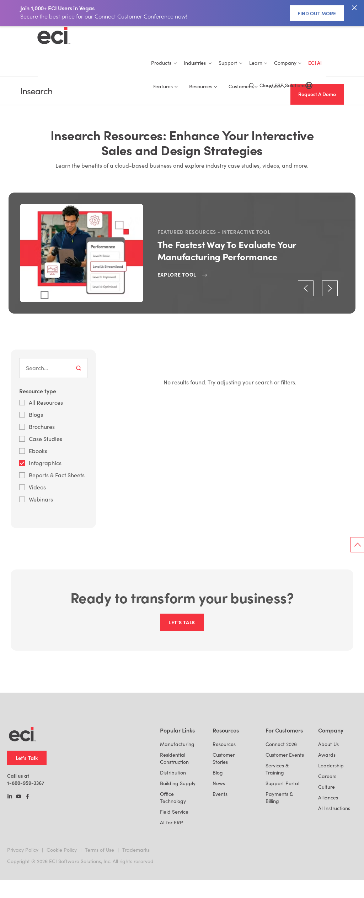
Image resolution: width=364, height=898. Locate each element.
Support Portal (282, 783)
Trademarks (136, 849)
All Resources (46, 402)
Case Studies (45, 438)
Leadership (331, 765)
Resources (224, 744)
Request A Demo (317, 94)
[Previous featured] (306, 288)
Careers (327, 776)
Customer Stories (224, 758)
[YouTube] (18, 796)
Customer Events (285, 754)
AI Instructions (334, 808)
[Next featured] (330, 288)
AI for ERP (171, 822)
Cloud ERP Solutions (282, 85)
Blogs (36, 414)
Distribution (173, 772)
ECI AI (315, 62)
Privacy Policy (22, 849)
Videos (37, 487)
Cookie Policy (62, 849)
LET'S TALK (182, 622)
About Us (328, 744)
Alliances (328, 797)
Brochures (42, 426)
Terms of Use (99, 849)
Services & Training (277, 769)
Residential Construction (174, 758)
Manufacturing (177, 744)
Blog (218, 772)
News (219, 783)
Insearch (36, 90)
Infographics (45, 463)
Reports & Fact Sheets (57, 475)
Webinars (41, 499)
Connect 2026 (281, 744)
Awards (327, 754)
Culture (326, 786)
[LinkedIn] (9, 796)
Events (220, 794)
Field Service (174, 811)
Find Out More (317, 13)
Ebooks (38, 451)
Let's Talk (27, 757)
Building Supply (178, 783)
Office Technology (173, 797)
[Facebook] (27, 796)
